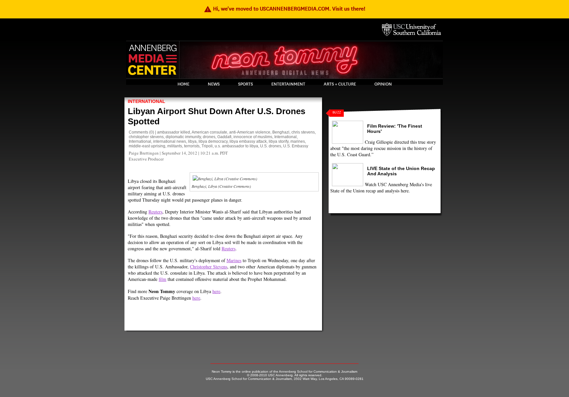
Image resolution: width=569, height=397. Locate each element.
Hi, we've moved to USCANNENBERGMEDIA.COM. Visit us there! (284, 9)
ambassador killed (173, 132)
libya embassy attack (248, 141)
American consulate (209, 132)
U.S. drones (270, 146)
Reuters (155, 212)
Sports (245, 84)
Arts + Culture (340, 84)
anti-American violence (249, 132)
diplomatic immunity (183, 137)
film (162, 279)
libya (192, 141)
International (146, 101)
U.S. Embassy (295, 146)
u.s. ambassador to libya (236, 146)
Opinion (383, 84)
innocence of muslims (252, 137)
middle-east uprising (147, 146)
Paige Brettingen (144, 153)
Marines (234, 260)
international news (169, 141)
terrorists (192, 146)
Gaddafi (224, 137)
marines (297, 141)
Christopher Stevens (208, 266)
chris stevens (303, 132)
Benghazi (280, 132)
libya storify (278, 141)
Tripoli (207, 146)
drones (209, 137)
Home (183, 84)
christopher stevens (146, 137)
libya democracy (213, 141)
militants (174, 146)
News (214, 84)
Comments (138, 132)
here (216, 291)
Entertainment (288, 84)
